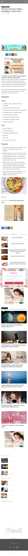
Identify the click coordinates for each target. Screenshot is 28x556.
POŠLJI (14, 283)
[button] (14, 273)
